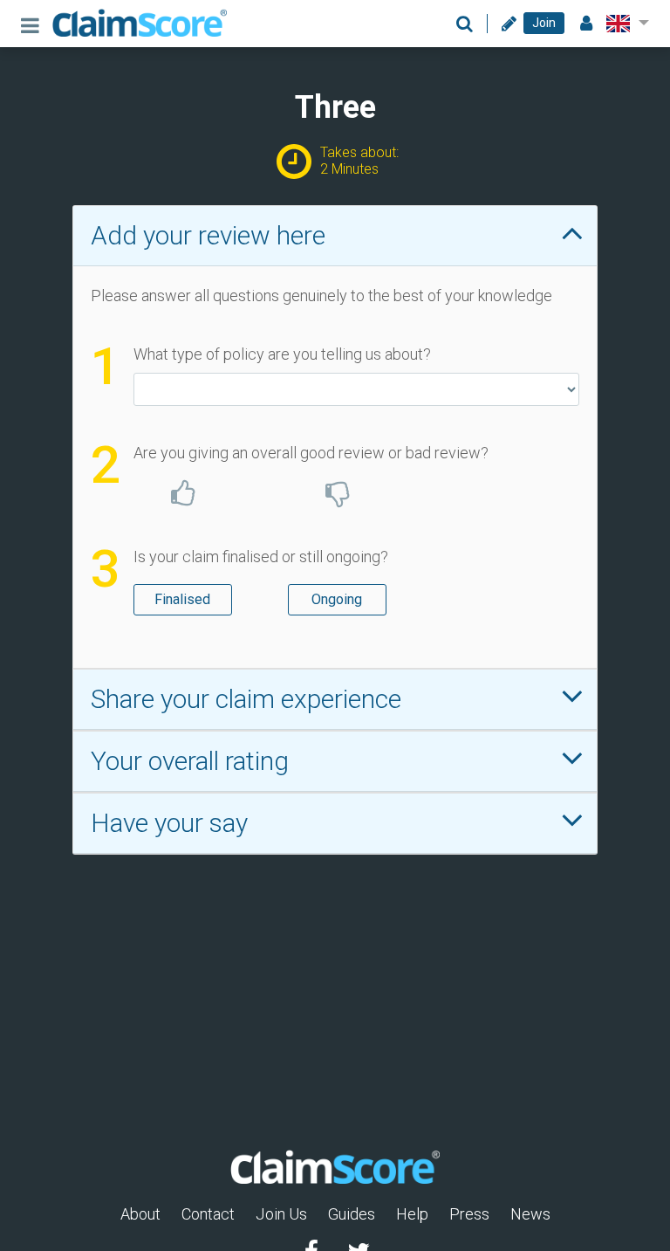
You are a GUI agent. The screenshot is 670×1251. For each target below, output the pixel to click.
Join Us (281, 1214)
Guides (351, 1214)
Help (412, 1214)
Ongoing (336, 599)
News (530, 1214)
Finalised (182, 599)
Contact (208, 1214)
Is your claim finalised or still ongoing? (260, 556)
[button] (624, 23)
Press (469, 1214)
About (140, 1214)
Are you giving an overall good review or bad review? (311, 452)
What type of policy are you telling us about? (282, 354)
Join (544, 23)
